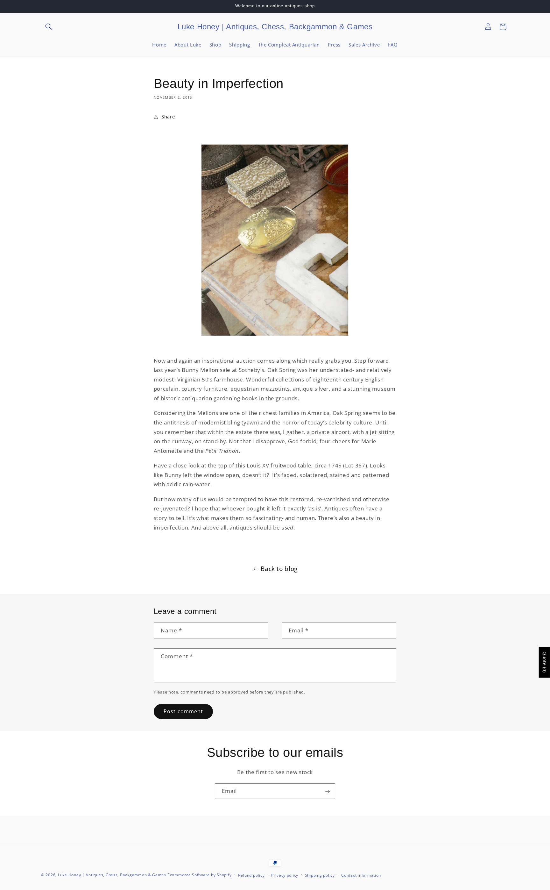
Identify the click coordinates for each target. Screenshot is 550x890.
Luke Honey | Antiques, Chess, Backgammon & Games (112, 874)
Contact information (361, 875)
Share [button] (168, 116)
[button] (48, 26)
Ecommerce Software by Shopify (199, 874)
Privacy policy (284, 875)
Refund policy (251, 875)
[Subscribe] (327, 791)
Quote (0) (545, 662)
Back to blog (279, 569)
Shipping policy (320, 875)
